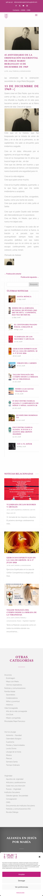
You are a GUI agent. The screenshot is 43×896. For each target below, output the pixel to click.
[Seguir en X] (19, 5)
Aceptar (21, 874)
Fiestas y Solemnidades (15, 745)
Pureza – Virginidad (13, 789)
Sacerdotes (10, 695)
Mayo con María (12, 681)
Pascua (9, 758)
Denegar (21, 881)
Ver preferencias (21, 887)
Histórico (9, 705)
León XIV (32, 510)
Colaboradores (12, 698)
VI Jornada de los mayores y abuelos (21, 505)
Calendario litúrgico (13, 739)
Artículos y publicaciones (16, 782)
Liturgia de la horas (13, 752)
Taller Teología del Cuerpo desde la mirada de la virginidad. (22, 612)
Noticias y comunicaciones (22, 71)
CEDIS (23, 10)
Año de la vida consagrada (16, 711)
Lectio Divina (11, 748)
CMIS (28, 10)
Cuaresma (10, 742)
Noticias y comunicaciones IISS (18, 809)
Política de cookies (20, 892)
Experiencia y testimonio (22, 510)
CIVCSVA (9, 715)
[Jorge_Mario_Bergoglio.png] (9, 262)
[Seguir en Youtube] (23, 5)
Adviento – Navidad (14, 735)
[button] (39, 857)
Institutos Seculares (12, 792)
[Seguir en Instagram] (27, 5)
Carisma (17, 618)
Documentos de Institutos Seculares (20, 806)
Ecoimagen (10, 678)
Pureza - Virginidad (23, 621)
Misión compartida (13, 718)
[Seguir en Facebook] (16, 5)
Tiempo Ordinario (13, 765)
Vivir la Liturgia (10, 732)
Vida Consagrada (11, 708)
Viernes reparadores (14, 685)
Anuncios (8, 675)
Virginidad (32, 621)
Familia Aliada (9, 691)
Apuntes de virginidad (14, 779)
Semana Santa (12, 762)
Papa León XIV (11, 513)
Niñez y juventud (12, 701)
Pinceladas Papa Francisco (14, 721)
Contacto (16, 10)
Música (9, 755)
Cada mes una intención (15, 786)
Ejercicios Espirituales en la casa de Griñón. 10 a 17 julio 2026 (21, 560)
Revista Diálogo (12, 812)
